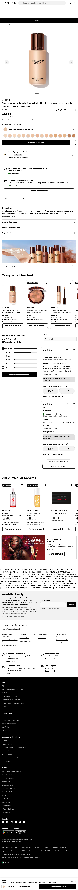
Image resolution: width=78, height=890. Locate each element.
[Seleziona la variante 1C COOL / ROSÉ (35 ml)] (10, 136)
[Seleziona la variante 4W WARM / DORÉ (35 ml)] (65, 136)
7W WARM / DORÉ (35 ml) (32, 581)
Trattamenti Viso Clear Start (28, 634)
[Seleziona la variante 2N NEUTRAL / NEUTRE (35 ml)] (28, 136)
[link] (19, 374)
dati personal (17, 609)
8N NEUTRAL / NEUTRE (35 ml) (43, 588)
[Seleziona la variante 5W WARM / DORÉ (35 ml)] (74, 136)
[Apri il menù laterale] (3, 3)
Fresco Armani (42, 638)
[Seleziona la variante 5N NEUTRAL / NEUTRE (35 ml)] (69, 136)
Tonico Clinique (24, 638)
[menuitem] (69, 3)
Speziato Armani (42, 634)
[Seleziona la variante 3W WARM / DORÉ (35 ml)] (51, 136)
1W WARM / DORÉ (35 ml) (14, 572)
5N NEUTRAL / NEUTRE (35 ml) (37, 579)
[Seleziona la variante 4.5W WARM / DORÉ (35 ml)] (55, 136)
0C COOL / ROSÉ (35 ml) (28, 583)
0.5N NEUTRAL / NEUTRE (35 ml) (55, 581)
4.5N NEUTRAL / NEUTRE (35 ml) (24, 586)
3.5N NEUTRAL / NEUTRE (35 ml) (31, 574)
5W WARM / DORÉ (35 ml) (61, 579)
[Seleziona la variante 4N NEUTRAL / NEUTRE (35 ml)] (60, 136)
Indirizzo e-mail (45, 600)
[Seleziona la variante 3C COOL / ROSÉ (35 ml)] (42, 136)
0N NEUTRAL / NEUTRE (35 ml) (22, 570)
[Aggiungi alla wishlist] (21, 282)
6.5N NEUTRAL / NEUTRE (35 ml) (50, 586)
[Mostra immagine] (39, 60)
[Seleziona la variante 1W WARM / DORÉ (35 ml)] (19, 136)
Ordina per (47, 335)
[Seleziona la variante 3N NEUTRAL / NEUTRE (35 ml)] (46, 136)
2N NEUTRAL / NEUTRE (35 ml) (58, 572)
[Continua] (71, 62)
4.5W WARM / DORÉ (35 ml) (46, 576)
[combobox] (60, 339)
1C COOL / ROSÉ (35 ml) (44, 570)
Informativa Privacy (20, 607)
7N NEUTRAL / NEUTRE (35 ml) (18, 588)
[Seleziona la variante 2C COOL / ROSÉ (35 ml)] (23, 136)
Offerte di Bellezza (33, 838)
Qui (3, 839)
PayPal (28, 120)
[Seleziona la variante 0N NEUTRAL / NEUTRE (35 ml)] (5, 136)
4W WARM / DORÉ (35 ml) (14, 579)
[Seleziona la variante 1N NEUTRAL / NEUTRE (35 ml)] (14, 136)
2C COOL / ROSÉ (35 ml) (36, 572)
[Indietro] (7, 62)
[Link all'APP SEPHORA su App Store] (21, 832)
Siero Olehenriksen (25, 641)
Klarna (34, 120)
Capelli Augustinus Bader (9, 645)
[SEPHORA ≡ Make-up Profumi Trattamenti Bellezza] (11, 3)
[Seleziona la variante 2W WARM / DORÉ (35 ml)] (33, 136)
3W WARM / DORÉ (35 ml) (23, 576)
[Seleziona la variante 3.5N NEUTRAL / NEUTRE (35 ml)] (37, 136)
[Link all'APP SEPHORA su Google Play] (8, 832)
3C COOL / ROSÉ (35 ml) (54, 574)
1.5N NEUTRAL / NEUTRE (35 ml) (52, 583)
